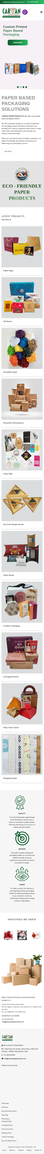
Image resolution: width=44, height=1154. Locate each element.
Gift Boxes (7, 321)
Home (4, 1150)
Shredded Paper (10, 372)
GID (35, 1147)
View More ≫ (6, 220)
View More (8, 151)
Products (21, 1150)
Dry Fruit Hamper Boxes (13, 524)
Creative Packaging (11, 626)
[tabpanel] (22, 67)
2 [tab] (20, 87)
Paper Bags (8, 271)
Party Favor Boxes (11, 727)
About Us (12, 1150)
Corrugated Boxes (11, 677)
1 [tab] (18, 87)
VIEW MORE (17, 42)
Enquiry (29, 1150)
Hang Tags (7, 474)
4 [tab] (26, 87)
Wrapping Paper (10, 778)
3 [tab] (23, 87)
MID (23, 1147)
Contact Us (38, 1150)
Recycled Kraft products (13, 423)
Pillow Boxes (8, 575)
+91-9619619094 (32, 2)
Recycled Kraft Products (9, 1111)
